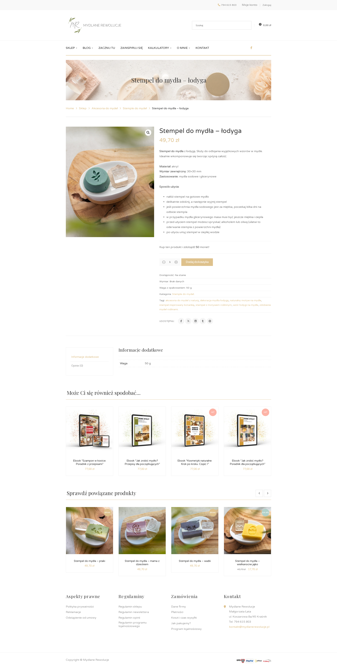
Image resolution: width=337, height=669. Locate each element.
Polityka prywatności (80, 606)
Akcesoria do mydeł (105, 108)
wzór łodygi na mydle (245, 305)
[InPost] (258, 661)
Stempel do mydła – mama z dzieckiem (142, 562)
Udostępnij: (166, 321)
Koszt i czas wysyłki (184, 617)
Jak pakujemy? (181, 623)
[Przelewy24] (267, 661)
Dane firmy (178, 606)
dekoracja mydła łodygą (214, 300)
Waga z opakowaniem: (172, 287)
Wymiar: (164, 281)
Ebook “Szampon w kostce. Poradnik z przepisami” (89, 462)
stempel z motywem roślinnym (214, 305)
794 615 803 (229, 5)
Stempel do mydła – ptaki (89, 561)
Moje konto (249, 5)
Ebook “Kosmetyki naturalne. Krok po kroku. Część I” (194, 462)
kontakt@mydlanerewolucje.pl (249, 627)
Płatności (177, 612)
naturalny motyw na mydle (245, 300)
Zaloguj (267, 5)
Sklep (83, 108)
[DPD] (241, 661)
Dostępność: (166, 275)
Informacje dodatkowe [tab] (85, 356)
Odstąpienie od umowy (81, 617)
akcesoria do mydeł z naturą (182, 300)
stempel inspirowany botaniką (176, 305)
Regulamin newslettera (133, 612)
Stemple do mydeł (135, 108)
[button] (148, 132)
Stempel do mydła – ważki (195, 561)
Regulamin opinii (129, 617)
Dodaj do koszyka (197, 262)
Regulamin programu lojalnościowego (132, 624)
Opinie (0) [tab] (77, 365)
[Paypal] (250, 661)
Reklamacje (73, 612)
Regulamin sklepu (130, 606)
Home (70, 108)
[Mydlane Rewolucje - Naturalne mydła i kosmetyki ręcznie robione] (95, 25)
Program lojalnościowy (186, 629)
